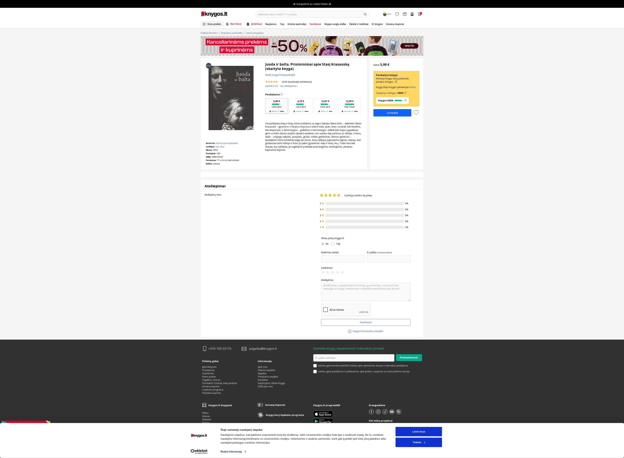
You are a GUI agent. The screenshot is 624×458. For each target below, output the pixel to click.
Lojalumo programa (212, 389)
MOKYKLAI (256, 24)
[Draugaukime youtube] (392, 413)
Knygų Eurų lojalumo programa (285, 415)
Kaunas (206, 416)
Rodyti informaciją (231, 451)
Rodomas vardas (330, 252)
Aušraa (298, 111)
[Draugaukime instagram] (378, 413)
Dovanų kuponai (395, 24)
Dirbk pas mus (265, 386)
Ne (327, 243)
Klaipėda (206, 419)
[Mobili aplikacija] (323, 421)
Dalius (323, 111)
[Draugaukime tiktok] (385, 413)
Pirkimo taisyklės (266, 370)
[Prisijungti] (412, 14)
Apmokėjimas (209, 366)
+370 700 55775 (219, 348)
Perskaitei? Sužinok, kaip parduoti (219, 383)
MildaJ (274, 111)
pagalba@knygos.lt (263, 348)
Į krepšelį (392, 112)
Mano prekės (209, 376)
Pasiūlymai (315, 24)
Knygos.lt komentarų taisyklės (368, 331)
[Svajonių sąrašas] (397, 14)
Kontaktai (263, 379)
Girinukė (347, 111)
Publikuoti (366, 322)
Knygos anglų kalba (335, 24)
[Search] (365, 14)
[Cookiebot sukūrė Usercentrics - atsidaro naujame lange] (199, 451)
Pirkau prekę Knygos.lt (332, 238)
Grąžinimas (208, 373)
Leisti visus (418, 431)
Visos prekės (214, 24)
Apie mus (262, 366)
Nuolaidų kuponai (211, 392)
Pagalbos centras (211, 379)
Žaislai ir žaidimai (358, 24)
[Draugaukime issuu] (398, 413)
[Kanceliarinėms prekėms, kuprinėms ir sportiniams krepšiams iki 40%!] (312, 46)
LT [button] (389, 14)
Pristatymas (208, 370)
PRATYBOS (235, 24)
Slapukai (262, 373)
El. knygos (377, 24)
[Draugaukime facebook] (371, 413)
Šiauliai (205, 422)
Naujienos (270, 24)
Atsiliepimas (327, 280)
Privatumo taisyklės (268, 376)
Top (282, 24)
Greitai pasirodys (296, 24)
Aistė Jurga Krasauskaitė (227, 143)
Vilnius (205, 412)
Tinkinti (417, 442)
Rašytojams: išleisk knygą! (271, 383)
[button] (405, 93)
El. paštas (371, 252)
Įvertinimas (326, 267)
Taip (338, 243)
